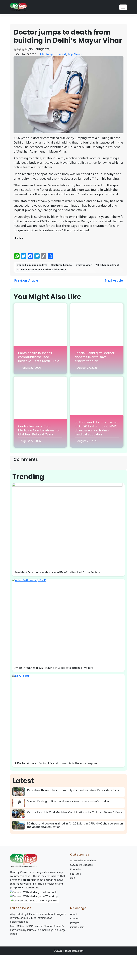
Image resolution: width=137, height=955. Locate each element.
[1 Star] (15, 49)
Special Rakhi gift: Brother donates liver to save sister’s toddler (94, 357)
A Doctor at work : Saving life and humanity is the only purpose (56, 763)
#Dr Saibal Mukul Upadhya (32, 265)
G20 (72, 878)
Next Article (114, 280)
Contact (75, 918)
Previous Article (25, 280)
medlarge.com (74, 950)
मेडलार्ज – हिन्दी (77, 927)
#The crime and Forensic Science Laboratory (41, 269)
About (73, 914)
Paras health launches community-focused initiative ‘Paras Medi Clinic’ (39, 357)
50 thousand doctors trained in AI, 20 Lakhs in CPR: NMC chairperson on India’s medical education (96, 428)
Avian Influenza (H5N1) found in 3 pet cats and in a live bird (54, 668)
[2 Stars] (17, 49)
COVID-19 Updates (81, 864)
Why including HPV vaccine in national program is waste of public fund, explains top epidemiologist (38, 917)
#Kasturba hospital (61, 265)
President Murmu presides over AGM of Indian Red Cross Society (57, 572)
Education (76, 869)
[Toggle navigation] (123, 7)
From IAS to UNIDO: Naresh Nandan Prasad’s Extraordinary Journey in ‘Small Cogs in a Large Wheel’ (38, 929)
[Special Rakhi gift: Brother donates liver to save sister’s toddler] (19, 802)
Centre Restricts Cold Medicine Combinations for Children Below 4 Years (39, 430)
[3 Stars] (20, 49)
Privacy (74, 922)
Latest (61, 54)
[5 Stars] (25, 49)
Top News (75, 54)
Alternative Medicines (83, 860)
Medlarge (46, 54)
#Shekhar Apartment (107, 265)
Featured (75, 873)
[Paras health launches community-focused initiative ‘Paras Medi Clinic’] (19, 791)
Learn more (32, 887)
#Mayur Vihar (84, 265)
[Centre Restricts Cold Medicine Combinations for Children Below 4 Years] (19, 813)
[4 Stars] (23, 49)
